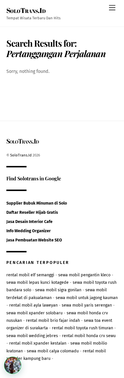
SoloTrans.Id (21, 155)
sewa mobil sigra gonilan (58, 290)
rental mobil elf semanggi (30, 275)
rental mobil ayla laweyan (33, 305)
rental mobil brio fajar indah (53, 320)
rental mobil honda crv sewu (89, 335)
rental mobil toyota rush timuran (82, 328)
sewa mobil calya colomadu (53, 351)
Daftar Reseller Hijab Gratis (32, 212)
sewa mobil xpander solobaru (34, 313)
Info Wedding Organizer (28, 230)
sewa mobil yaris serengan (87, 305)
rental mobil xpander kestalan (37, 343)
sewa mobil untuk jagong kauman (87, 297)
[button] (12, 365)
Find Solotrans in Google (33, 178)
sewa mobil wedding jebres (32, 335)
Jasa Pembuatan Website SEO (34, 240)
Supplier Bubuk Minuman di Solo (36, 203)
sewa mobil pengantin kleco (84, 275)
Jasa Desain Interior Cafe (29, 221)
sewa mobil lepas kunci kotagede (37, 282)
